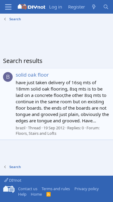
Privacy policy (86, 188)
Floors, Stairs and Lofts (36, 133)
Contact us (27, 188)
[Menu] (8, 7)
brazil (20, 128)
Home (36, 194)
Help (22, 194)
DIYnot (14, 180)
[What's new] (94, 6)
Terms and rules (56, 188)
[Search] (106, 6)
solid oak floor (32, 74)
